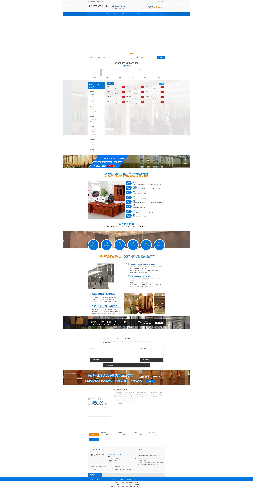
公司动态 (92, 449)
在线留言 (159, 1)
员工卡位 (93, 99)
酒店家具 (115, 13)
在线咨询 (151, 381)
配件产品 (93, 151)
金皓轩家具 (98, 402)
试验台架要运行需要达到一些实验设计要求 (122, 469)
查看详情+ (109, 462)
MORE (161, 83)
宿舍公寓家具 (94, 119)
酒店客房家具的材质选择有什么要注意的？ (147, 455)
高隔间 (93, 108)
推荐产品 (110, 83)
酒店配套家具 (94, 134)
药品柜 (93, 147)
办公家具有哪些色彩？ (118, 466)
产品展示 (92, 87)
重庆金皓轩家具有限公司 (120, 389)
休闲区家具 (94, 111)
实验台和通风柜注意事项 (143, 463)
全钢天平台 (94, 149)
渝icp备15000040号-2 (118, 484)
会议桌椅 (93, 96)
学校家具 (107, 13)
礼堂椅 (93, 104)
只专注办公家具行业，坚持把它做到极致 (126, 173)
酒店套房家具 (94, 129)
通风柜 (93, 144)
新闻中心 (138, 13)
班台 (93, 94)
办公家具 (99, 13)
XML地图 (126, 487)
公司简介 (130, 13)
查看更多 (121, 403)
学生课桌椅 (94, 121)
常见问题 (140, 449)
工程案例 (146, 13)
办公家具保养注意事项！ (96, 469)
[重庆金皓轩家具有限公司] (134, 428)
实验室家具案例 (146, 359)
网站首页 (91, 13)
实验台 (93, 142)
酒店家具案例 (109, 365)
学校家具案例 (96, 359)
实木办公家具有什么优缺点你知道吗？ (99, 466)
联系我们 (163, 1)
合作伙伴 (126, 66)
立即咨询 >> (158, 322)
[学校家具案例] (93, 348)
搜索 (161, 57)
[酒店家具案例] (106, 342)
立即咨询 (110, 165)
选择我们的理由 (110, 256)
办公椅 (93, 101)
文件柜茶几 (94, 106)
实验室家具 (122, 13)
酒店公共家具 (94, 131)
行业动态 (100, 449)
